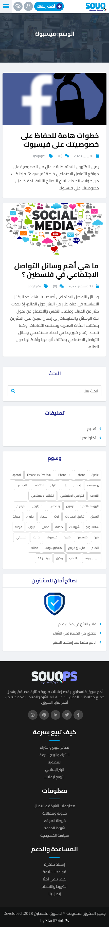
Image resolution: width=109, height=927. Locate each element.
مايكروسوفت (53, 548)
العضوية (54, 762)
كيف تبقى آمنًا (54, 879)
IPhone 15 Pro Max (39, 475)
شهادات (74, 527)
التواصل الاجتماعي (72, 495)
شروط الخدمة (54, 828)
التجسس (22, 485)
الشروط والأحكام (54, 886)
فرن (96, 537)
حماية (16, 516)
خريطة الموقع (55, 820)
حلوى (30, 516)
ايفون (70, 506)
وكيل (59, 558)
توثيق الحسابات (74, 516)
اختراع (53, 485)
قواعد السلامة (54, 871)
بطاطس (55, 506)
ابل (65, 485)
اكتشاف (39, 485)
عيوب (31, 527)
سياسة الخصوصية (54, 835)
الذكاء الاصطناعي (42, 495)
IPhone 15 (64, 475)
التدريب (94, 495)
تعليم (91, 428)
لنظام (95, 548)
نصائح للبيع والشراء (54, 747)
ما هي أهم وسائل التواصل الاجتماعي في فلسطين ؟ (56, 270)
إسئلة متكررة (54, 864)
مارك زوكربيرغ (76, 548)
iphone (81, 475)
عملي (45, 527)
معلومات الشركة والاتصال (54, 806)
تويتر (56, 516)
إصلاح (77, 485)
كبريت (36, 537)
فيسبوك (52, 537)
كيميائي (21, 537)
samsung (93, 485)
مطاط (34, 548)
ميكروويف (92, 558)
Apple (95, 475)
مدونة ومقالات (54, 813)
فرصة (18, 527)
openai (16, 475)
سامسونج (92, 527)
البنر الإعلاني (54, 769)
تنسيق (94, 516)
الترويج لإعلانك (54, 777)
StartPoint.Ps (57, 920)
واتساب (74, 558)
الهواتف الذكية (89, 506)
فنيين (67, 537)
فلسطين (82, 537)
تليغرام (20, 506)
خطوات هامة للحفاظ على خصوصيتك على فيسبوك (60, 140)
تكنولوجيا (39, 156)
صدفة (59, 527)
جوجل (43, 516)
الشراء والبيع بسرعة (54, 754)
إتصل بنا (54, 893)
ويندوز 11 (44, 558)
